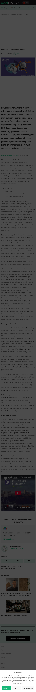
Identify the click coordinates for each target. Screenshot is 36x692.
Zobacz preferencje (28, 688)
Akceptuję (6, 688)
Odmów (16, 688)
